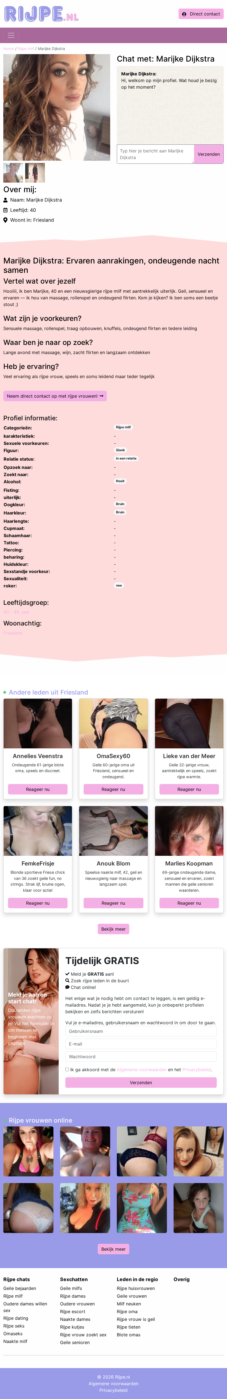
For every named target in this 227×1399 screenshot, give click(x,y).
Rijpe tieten (128, 1327)
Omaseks (12, 1333)
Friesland (12, 633)
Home (8, 48)
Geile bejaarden (19, 1288)
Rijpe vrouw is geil (136, 1319)
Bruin (120, 504)
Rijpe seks (13, 1326)
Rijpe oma (127, 1311)
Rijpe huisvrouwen (136, 1288)
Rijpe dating (15, 1318)
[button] (56, 107)
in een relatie (126, 458)
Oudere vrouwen (77, 1303)
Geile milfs (71, 1288)
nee (119, 585)
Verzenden (141, 1082)
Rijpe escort (72, 1311)
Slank (120, 450)
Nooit (120, 481)
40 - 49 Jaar (16, 612)
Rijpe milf (26, 48)
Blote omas (128, 1334)
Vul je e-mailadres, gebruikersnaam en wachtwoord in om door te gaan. (140, 1022)
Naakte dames (75, 1319)
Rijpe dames (73, 1296)
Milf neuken (129, 1303)
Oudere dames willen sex (25, 1307)
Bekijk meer (113, 929)
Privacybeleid (196, 1069)
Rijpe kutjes (72, 1327)
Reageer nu (38, 789)
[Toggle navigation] (11, 35)
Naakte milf (15, 1341)
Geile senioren (75, 1342)
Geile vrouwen (132, 1296)
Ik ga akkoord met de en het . (140, 1069)
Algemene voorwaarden (142, 1069)
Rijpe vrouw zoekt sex (83, 1334)
